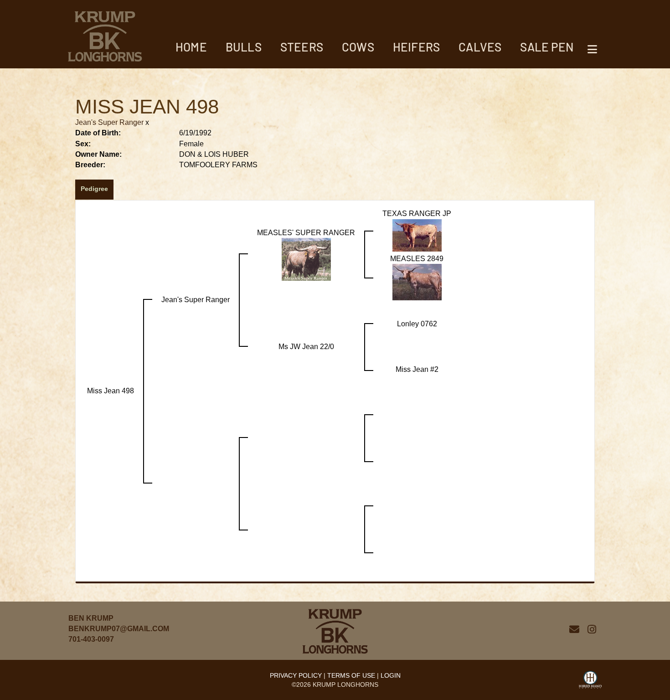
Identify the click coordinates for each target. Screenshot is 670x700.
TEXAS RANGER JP (416, 213)
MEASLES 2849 (416, 258)
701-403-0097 (91, 639)
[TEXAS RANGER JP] (417, 234)
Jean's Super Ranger (109, 122)
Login (391, 675)
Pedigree (94, 188)
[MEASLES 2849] (417, 282)
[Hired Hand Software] (590, 681)
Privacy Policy (296, 675)
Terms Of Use (351, 675)
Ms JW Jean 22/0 (306, 346)
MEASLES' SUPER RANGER (306, 233)
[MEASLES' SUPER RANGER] (306, 259)
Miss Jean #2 (417, 369)
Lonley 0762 (417, 324)
